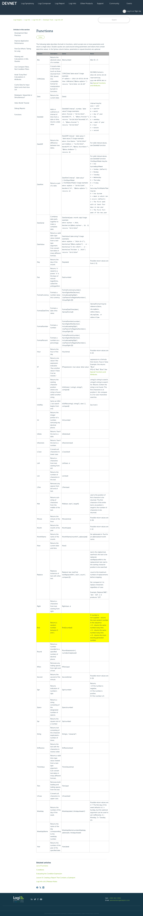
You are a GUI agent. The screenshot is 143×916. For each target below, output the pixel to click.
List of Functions (42, 866)
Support (100, 3)
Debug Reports (19, 108)
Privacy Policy (89, 913)
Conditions (40, 870)
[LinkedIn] (43, 887)
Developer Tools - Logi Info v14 (53, 20)
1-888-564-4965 (115, 898)
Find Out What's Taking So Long (22, 50)
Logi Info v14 (36, 20)
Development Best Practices (21, 34)
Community (114, 3)
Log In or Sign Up (133, 11)
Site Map (96, 913)
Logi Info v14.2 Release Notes (46, 881)
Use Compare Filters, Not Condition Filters (21, 68)
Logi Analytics (17, 20)
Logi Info (72, 3)
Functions (17, 115)
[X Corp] (40, 887)
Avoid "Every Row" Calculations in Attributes (20, 77)
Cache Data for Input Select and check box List (22, 87)
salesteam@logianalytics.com (120, 900)
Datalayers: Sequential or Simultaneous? (23, 96)
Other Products (86, 3)
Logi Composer (44, 3)
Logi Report (60, 3)
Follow (40, 37)
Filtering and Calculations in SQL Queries (21, 59)
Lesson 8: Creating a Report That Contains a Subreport (55, 878)
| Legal (83, 913)
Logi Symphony (27, 3)
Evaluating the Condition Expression (49, 874)
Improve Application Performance (21, 42)
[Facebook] (37, 887)
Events (129, 3)
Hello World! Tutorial (21, 103)
